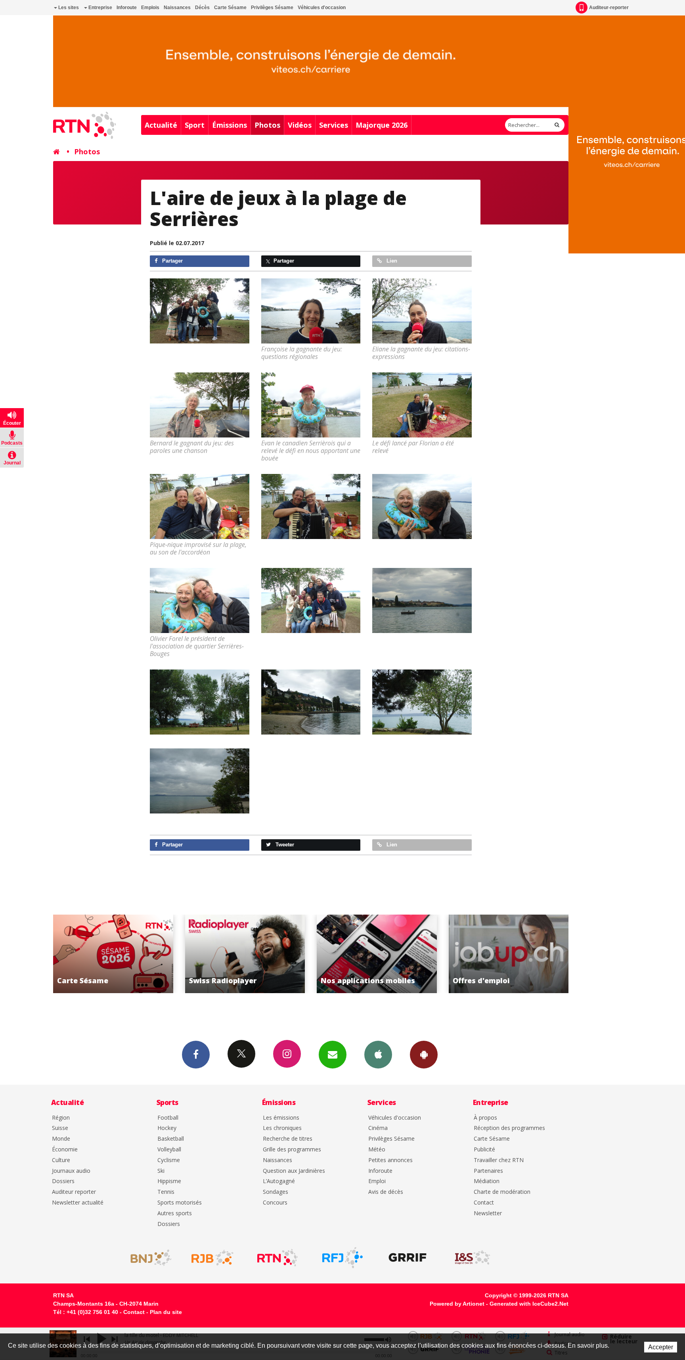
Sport (195, 125)
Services (333, 125)
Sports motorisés (179, 1202)
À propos (485, 1117)
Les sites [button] (68, 7)
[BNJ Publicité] (147, 1258)
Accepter (660, 1347)
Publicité (484, 1149)
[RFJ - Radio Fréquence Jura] (342, 1258)
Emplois (150, 7)
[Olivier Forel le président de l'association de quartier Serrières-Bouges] (199, 600)
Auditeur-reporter (609, 7)
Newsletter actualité (77, 1202)
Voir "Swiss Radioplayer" (114, 954)
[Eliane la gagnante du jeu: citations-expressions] (422, 310)
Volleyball (169, 1149)
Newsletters (332, 1054)
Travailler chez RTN (499, 1160)
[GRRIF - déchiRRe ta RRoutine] (407, 1258)
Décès (202, 7)
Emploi (377, 1181)
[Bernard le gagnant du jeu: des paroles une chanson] (199, 404)
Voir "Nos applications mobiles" (246, 954)
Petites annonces (390, 1160)
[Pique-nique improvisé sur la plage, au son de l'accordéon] (199, 506)
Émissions (229, 125)
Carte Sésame (230, 7)
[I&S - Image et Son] (472, 1258)
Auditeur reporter (74, 1192)
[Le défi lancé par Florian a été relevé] (422, 404)
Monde (61, 1139)
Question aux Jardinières (294, 1171)
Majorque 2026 (382, 125)
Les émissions (281, 1117)
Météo (376, 1149)
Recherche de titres (287, 1139)
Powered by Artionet (457, 1304)
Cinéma (378, 1128)
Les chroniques (282, 1128)
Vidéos (300, 125)
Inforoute (127, 7)
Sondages (275, 1192)
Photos (267, 125)
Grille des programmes (292, 1149)
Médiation (486, 1181)
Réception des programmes (509, 1128)
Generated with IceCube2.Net (529, 1304)
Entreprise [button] (99, 7)
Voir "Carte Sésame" (510, 954)
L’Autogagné (279, 1181)
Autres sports (174, 1213)
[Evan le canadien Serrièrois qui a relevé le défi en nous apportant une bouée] (311, 404)
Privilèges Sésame (272, 7)
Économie (65, 1149)
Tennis (165, 1192)
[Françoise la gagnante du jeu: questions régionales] (311, 310)
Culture (61, 1160)
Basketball (170, 1139)
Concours (275, 1202)
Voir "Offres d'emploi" (378, 954)
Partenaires (488, 1171)
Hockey (166, 1128)
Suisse (60, 1128)
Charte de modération (502, 1192)
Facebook (196, 1054)
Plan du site (166, 1312)
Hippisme (169, 1181)
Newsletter (488, 1213)
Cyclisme (168, 1160)
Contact (484, 1202)
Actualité (161, 125)
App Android (424, 1054)
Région (61, 1117)
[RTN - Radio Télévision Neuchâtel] (277, 1258)
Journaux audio (71, 1171)
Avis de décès (385, 1192)
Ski (161, 1171)
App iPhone (378, 1054)
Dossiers (63, 1181)
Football (167, 1117)
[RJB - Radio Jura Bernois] (212, 1258)
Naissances (177, 7)
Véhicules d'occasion (322, 7)
